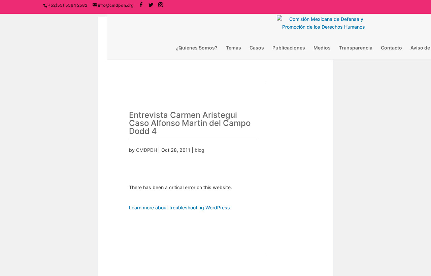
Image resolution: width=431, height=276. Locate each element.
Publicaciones (288, 47)
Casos (257, 47)
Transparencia (355, 47)
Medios (322, 47)
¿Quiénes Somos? (197, 47)
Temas (233, 47)
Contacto (391, 47)
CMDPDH (146, 150)
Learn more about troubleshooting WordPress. (180, 207)
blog (199, 150)
